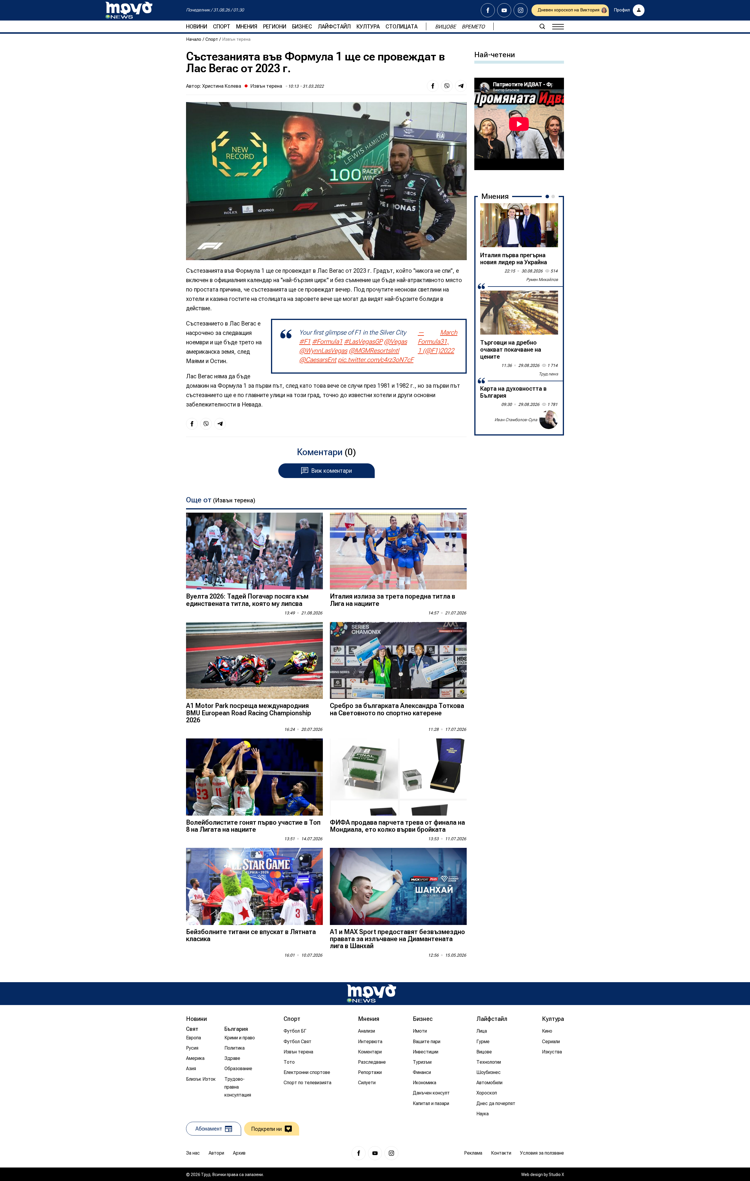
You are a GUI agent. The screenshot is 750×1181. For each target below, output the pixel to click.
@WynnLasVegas (323, 350)
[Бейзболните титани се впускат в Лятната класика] (254, 886)
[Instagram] (521, 10)
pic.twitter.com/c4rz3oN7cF (375, 359)
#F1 (305, 341)
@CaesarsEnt (317, 359)
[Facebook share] (433, 86)
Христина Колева (221, 86)
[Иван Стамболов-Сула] (548, 419)
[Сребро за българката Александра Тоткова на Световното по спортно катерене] (398, 660)
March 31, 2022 (448, 341)
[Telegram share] (461, 86)
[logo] (128, 10)
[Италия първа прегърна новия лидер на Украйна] (519, 225)
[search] (542, 26)
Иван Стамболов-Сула (516, 419)
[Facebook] (488, 10)
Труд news (548, 374)
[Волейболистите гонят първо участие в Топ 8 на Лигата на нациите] (254, 777)
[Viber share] (447, 86)
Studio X (556, 1174)
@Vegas (395, 341)
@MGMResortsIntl (374, 350)
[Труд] (371, 993)
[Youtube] (504, 10)
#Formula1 (327, 341)
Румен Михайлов (542, 279)
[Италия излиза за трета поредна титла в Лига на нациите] (398, 551)
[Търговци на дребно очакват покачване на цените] (519, 313)
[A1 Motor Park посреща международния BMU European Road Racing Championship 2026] (254, 660)
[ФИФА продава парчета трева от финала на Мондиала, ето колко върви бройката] (398, 777)
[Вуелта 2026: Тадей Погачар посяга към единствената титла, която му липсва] (254, 551)
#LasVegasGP (363, 341)
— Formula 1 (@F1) (429, 341)
